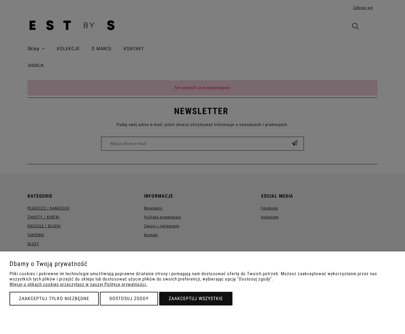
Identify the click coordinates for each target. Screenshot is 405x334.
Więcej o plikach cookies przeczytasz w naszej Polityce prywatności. (78, 284)
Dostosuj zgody (129, 298)
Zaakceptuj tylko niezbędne (54, 298)
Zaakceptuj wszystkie (196, 298)
